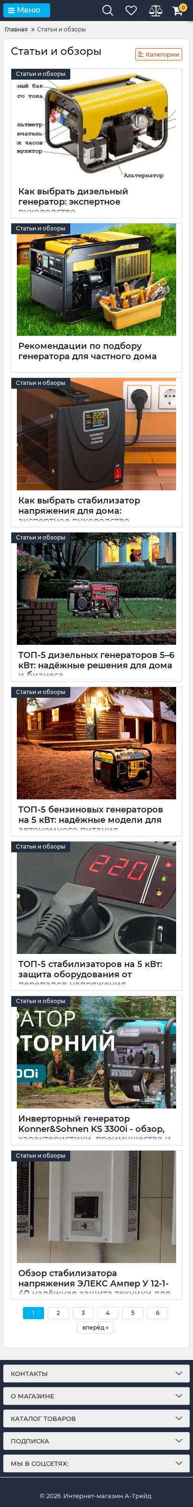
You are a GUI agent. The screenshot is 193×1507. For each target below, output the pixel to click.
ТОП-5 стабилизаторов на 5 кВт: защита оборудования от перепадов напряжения (90, 974)
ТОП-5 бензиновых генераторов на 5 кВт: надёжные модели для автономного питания (90, 820)
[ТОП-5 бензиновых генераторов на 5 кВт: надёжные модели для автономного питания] (96, 743)
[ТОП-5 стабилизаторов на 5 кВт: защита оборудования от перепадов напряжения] (96, 898)
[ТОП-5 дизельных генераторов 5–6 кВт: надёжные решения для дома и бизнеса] (96, 588)
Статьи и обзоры (41, 73)
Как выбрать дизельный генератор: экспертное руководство (73, 201)
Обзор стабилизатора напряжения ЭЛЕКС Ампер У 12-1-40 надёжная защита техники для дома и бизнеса (94, 1288)
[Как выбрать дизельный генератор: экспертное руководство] (96, 125)
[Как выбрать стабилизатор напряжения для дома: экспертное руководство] (96, 434)
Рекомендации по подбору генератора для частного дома (87, 351)
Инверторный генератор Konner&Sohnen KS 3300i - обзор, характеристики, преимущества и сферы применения (94, 1134)
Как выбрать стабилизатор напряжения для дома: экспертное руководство (79, 510)
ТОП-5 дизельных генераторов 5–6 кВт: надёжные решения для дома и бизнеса (96, 665)
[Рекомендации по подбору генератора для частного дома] (96, 279)
